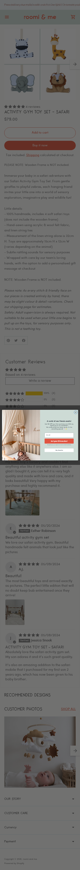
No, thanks (59, 450)
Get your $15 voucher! (59, 441)
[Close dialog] (75, 412)
